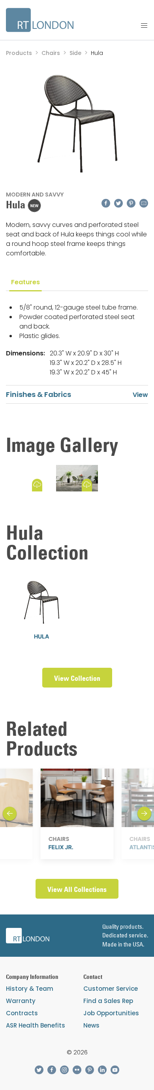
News (91, 1025)
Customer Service (110, 988)
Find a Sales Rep (108, 1001)
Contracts (22, 1013)
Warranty (21, 1001)
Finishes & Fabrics (38, 394)
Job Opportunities (111, 1013)
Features (25, 282)
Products (19, 53)
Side (75, 53)
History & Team (29, 988)
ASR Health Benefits (35, 1025)
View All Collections (77, 889)
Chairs (50, 53)
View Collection (77, 678)
